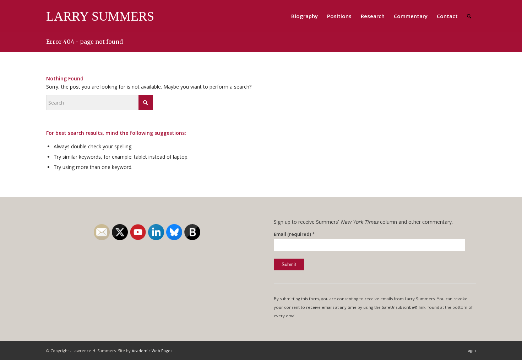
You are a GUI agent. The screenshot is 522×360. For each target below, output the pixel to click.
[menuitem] (304, 16)
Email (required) (294, 234)
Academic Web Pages (152, 350)
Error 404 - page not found (84, 41)
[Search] (469, 16)
